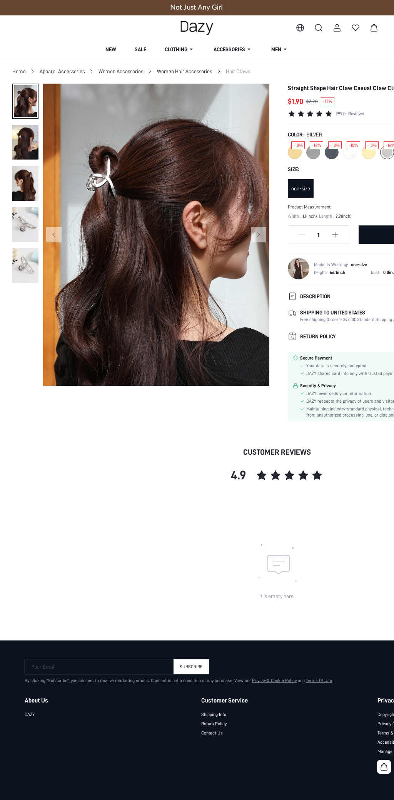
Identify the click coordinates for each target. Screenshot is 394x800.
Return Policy (214, 723)
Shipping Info (213, 714)
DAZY (30, 714)
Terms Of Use (319, 680)
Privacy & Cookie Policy (274, 680)
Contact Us (212, 733)
